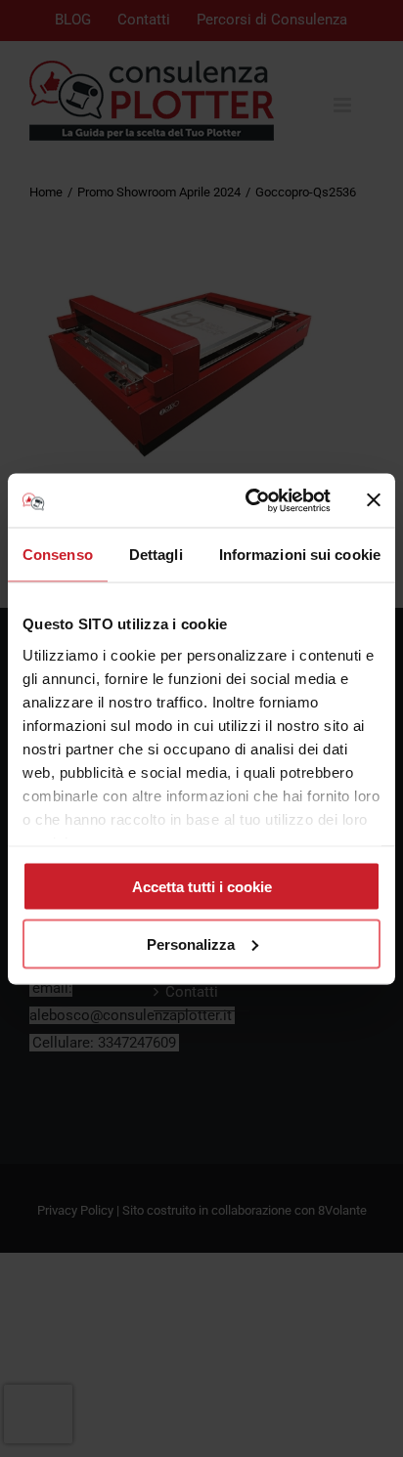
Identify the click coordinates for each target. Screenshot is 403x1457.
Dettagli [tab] (156, 554)
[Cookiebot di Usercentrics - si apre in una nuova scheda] (249, 500)
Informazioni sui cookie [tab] (300, 554)
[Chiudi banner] (374, 500)
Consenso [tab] (57, 554)
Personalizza (191, 943)
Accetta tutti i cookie (202, 886)
